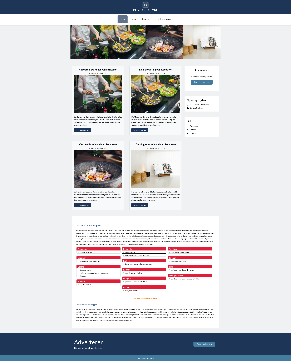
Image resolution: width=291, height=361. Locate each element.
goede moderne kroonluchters (136, 282)
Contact (145, 19)
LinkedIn (193, 133)
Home (122, 19)
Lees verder (84, 130)
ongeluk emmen (85, 285)
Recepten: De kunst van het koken (89, 42)
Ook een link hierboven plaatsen (145, 298)
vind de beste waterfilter (133, 273)
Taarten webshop (86, 252)
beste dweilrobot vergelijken (181, 252)
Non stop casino (85, 270)
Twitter (193, 129)
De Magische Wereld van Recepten (201, 42)
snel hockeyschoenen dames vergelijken (185, 279)
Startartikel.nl (130, 252)
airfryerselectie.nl (131, 290)
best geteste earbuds (178, 261)
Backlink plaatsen (201, 82)
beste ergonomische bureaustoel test (138, 264)
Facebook (194, 126)
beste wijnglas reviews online (90, 261)
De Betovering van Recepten (126, 42)
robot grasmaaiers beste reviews (137, 255)
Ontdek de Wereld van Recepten (164, 42)
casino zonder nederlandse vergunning (94, 273)
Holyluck (83, 276)
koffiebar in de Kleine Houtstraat (182, 270)
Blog (134, 19)
